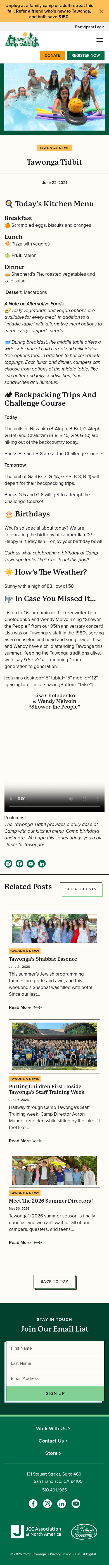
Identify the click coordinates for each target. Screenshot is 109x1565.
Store (51, 1453)
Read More (20, 1009)
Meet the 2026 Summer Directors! (51, 1200)
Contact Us (51, 1441)
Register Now (86, 55)
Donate (52, 55)
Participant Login (90, 27)
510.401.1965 (54, 1490)
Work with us (51, 1428)
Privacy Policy (60, 1554)
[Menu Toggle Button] (100, 40)
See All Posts (80, 889)
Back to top (54, 1281)
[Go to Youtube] (76, 1503)
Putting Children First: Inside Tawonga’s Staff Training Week (47, 1089)
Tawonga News (54, 148)
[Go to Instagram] (47, 1503)
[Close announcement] (101, 11)
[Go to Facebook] (33, 1503)
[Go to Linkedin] (61, 1503)
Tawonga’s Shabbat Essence (43, 959)
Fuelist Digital (85, 1554)
